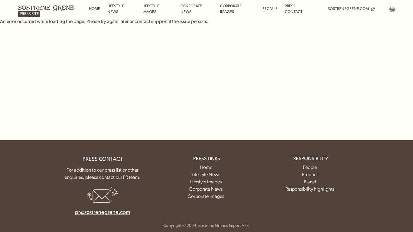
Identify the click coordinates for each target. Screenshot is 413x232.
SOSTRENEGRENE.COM (348, 9)
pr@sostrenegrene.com (102, 212)
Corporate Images (231, 9)
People (310, 167)
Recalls (270, 9)
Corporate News (191, 9)
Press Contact (294, 9)
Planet (310, 182)
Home (94, 9)
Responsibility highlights (309, 189)
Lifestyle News (115, 9)
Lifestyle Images (150, 9)
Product (310, 174)
